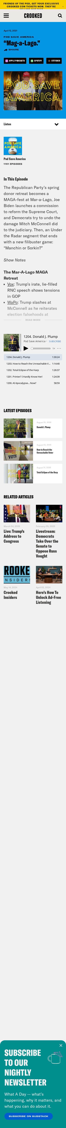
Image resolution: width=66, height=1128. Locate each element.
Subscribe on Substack (28, 1116)
